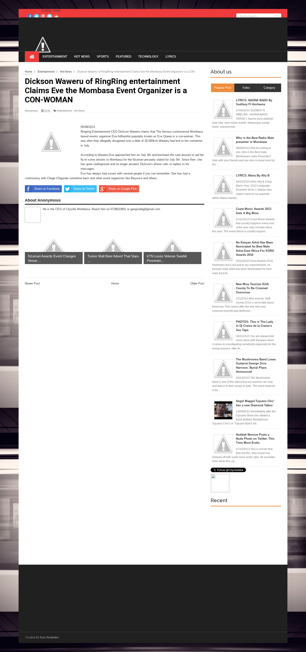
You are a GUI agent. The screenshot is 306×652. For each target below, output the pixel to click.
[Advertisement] (244, 536)
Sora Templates (49, 637)
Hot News (82, 56)
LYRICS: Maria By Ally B (252, 175)
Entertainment (55, 56)
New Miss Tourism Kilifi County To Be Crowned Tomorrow (252, 288)
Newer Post (32, 283)
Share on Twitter (84, 188)
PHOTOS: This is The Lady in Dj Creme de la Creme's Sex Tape (254, 325)
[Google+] (43, 16)
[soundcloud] (56, 16)
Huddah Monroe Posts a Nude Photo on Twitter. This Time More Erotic (255, 438)
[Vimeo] (49, 16)
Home (115, 283)
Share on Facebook (47, 188)
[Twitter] (36, 16)
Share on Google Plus (122, 188)
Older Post (197, 283)
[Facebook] (30, 16)
